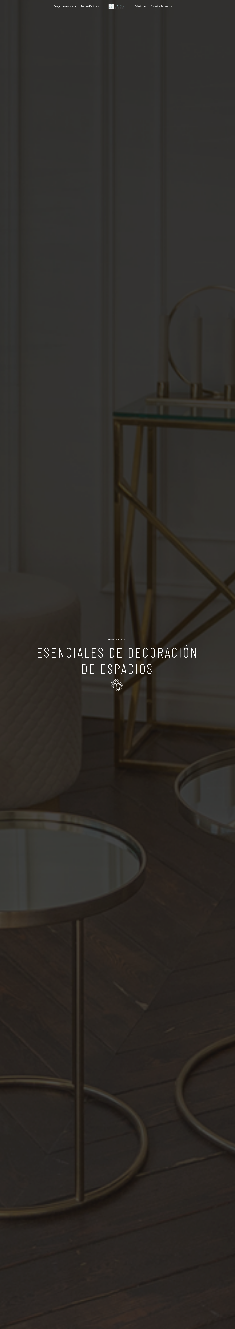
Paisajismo (140, 6)
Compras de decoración (65, 6)
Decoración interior (90, 6)
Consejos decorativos (161, 6)
